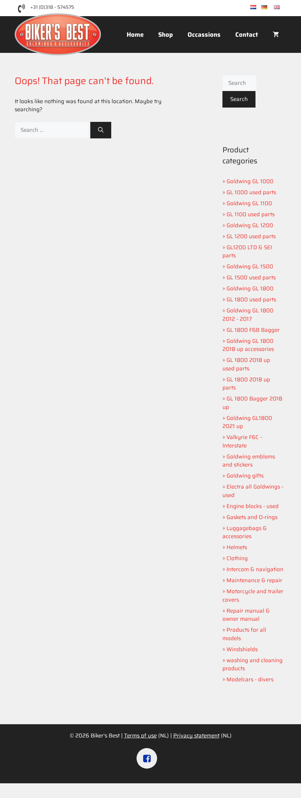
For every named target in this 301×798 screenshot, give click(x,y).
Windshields (242, 649)
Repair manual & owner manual (246, 615)
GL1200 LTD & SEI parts (247, 251)
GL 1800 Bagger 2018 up (252, 402)
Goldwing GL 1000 (249, 181)
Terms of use (140, 735)
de (270, 7)
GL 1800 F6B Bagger (253, 330)
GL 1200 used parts (251, 236)
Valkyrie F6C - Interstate (242, 441)
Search (239, 99)
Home (135, 34)
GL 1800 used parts (251, 299)
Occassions (204, 34)
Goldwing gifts (245, 475)
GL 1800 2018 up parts (246, 383)
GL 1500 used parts (251, 277)
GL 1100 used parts (250, 214)
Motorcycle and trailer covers (252, 595)
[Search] (100, 130)
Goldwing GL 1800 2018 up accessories (248, 345)
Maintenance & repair (254, 580)
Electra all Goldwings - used (252, 491)
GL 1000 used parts (251, 192)
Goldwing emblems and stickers (248, 460)
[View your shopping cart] (275, 34)
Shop (165, 34)
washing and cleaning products (252, 664)
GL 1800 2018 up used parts (246, 364)
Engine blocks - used (252, 506)
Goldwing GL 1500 (249, 266)
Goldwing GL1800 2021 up (247, 422)
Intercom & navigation (254, 569)
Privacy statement (196, 735)
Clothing (237, 558)
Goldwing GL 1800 (249, 288)
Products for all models (244, 634)
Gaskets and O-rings (252, 517)
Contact (246, 34)
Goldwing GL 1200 (249, 225)
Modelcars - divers (249, 679)
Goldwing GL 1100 (249, 203)
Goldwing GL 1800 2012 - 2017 (247, 314)
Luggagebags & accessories (244, 532)
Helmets (236, 547)
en (283, 7)
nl (258, 7)
